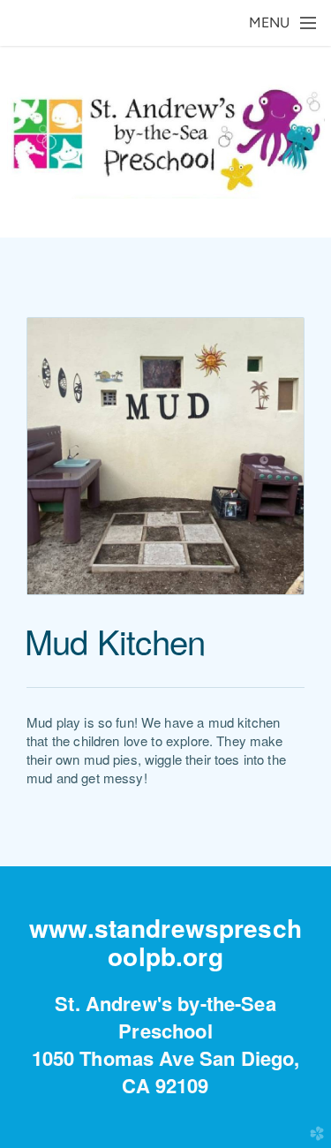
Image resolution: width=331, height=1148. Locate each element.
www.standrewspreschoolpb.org (165, 941)
